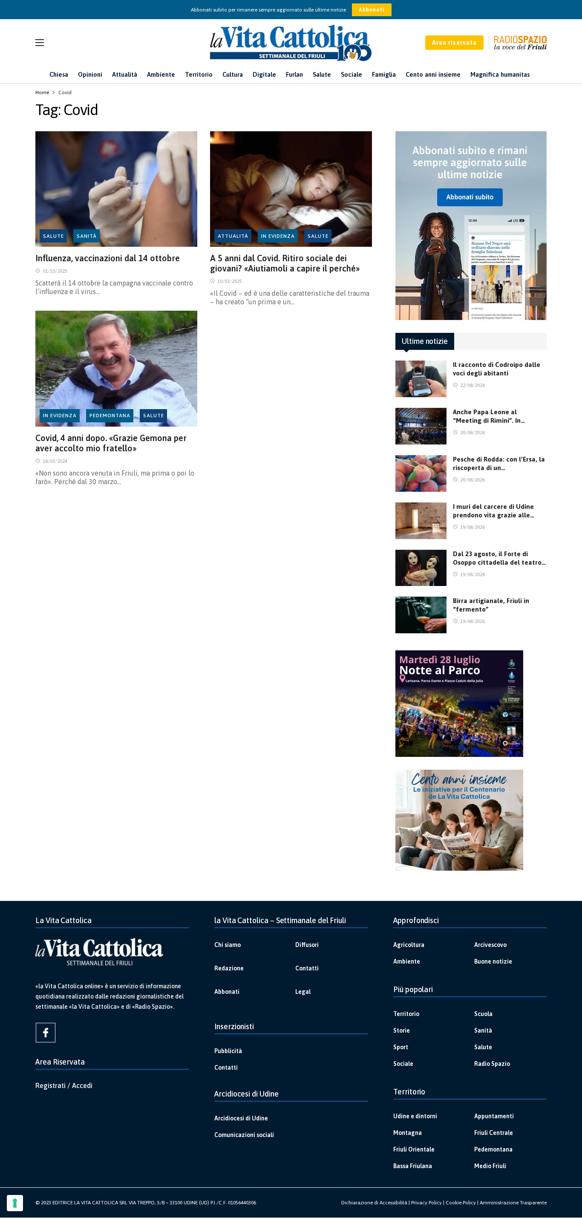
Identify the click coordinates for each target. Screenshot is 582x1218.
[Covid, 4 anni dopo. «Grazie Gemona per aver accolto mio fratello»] (116, 369)
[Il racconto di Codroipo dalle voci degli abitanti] (421, 379)
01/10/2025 (55, 271)
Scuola (483, 1013)
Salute (53, 236)
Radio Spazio (492, 1063)
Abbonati (372, 10)
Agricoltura (408, 944)
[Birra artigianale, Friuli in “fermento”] (421, 615)
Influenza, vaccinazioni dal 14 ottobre (107, 258)
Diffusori (307, 944)
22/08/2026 (472, 385)
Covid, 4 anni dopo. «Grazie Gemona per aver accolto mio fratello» (111, 443)
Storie (401, 1030)
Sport (400, 1047)
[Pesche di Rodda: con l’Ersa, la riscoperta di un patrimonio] (421, 473)
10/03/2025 (229, 281)
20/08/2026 (472, 433)
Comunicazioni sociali (244, 1134)
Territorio (406, 1013)
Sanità (87, 236)
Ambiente (406, 961)
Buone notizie (493, 961)
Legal (303, 991)
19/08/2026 (472, 527)
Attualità (233, 236)
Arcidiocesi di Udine (241, 1118)
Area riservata (454, 42)
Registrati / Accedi (63, 1085)
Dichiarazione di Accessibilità (374, 1203)
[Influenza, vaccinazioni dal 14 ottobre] (116, 189)
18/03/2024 (55, 461)
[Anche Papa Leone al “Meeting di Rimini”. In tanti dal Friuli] (421, 426)
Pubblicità (228, 1051)
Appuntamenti (494, 1116)
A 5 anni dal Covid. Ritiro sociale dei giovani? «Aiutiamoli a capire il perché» (285, 263)
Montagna (407, 1132)
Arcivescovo (490, 944)
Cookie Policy (461, 1203)
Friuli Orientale (414, 1149)
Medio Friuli (490, 1166)
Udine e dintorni (415, 1116)
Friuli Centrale (493, 1132)
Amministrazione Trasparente (513, 1203)
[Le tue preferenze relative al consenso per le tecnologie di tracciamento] (15, 1203)
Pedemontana (109, 416)
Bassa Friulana (412, 1166)
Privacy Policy (426, 1203)
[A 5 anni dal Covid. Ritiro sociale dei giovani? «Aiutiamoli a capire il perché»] (291, 189)
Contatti (307, 968)
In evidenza (278, 236)
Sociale (403, 1063)
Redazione (229, 968)
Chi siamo (227, 944)
